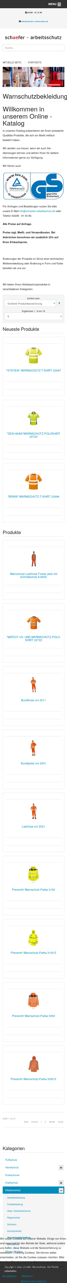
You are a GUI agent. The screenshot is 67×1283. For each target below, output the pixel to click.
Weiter (52, 1121)
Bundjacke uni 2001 (33, 763)
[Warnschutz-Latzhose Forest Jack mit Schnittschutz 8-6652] (33, 559)
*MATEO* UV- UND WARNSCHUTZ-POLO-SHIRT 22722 (34, 638)
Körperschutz (13, 1190)
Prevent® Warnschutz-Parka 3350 (33, 1016)
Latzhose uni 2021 (33, 826)
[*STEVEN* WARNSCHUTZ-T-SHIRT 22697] (33, 355)
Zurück (34, 1121)
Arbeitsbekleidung (16, 1197)
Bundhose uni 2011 (33, 700)
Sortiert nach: (33, 298)
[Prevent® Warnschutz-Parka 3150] (33, 874)
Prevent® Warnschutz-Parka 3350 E (33, 1079)
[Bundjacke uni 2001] (33, 748)
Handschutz (12, 1167)
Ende (60, 1121)
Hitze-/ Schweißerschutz (19, 1210)
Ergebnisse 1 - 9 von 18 (33, 310)
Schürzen (11, 1224)
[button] (6, 77)
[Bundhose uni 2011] (33, 685)
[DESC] (59, 303)
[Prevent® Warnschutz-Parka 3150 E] (33, 938)
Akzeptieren (9, 1276)
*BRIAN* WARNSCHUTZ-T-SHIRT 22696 (33, 496)
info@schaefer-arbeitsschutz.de (34, 21)
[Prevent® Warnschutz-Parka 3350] (33, 1001)
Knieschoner (12, 1175)
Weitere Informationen (33, 1281)
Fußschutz (11, 1160)
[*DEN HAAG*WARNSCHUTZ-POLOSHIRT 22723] (33, 418)
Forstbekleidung (15, 1204)
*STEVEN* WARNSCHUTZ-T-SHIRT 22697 (33, 370)
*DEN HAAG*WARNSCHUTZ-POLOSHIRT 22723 (33, 434)
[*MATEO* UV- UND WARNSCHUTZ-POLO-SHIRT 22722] (33, 622)
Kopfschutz (11, 1182)
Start (26, 1121)
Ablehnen (27, 1276)
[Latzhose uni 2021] (33, 811)
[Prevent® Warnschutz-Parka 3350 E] (33, 1064)
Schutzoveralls (14, 1230)
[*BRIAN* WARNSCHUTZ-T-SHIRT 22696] (33, 482)
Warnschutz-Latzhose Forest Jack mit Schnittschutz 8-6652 (33, 575)
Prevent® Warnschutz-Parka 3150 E (33, 953)
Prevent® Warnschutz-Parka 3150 (33, 889)
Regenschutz (13, 1217)
